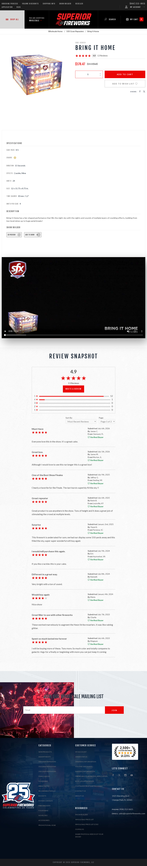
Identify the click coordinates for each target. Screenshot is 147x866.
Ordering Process (10, 4)
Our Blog (79, 829)
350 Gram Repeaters (47, 766)
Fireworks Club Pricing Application (91, 776)
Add (125, 74)
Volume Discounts (30, 4)
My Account (81, 752)
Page (101, 418)
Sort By (69, 418)
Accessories (43, 820)
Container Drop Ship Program (88, 786)
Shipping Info (49, 4)
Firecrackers (44, 806)
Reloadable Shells (46, 791)
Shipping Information (85, 771)
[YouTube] (131, 775)
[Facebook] (113, 775)
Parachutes (43, 786)
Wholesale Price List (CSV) (86, 824)
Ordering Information (85, 762)
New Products (45, 752)
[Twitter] (119, 775)
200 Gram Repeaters (47, 771)
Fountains (43, 810)
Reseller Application (84, 781)
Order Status (81, 757)
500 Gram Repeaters (47, 762)
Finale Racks (44, 776)
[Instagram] (125, 775)
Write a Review (73, 389)
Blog (19, 7)
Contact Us (80, 791)
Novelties (42, 815)
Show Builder (65, 4)
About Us (79, 796)
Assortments (44, 757)
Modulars (43, 781)
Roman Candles (45, 801)
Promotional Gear (47, 825)
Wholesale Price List (84, 819)
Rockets (42, 796)
